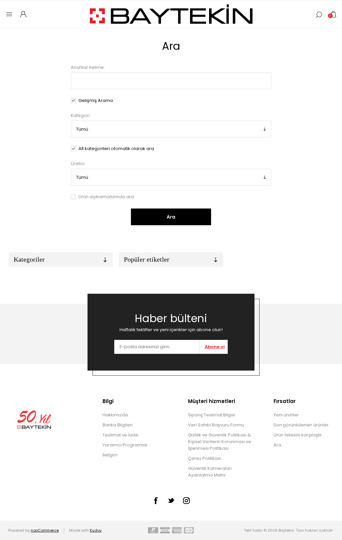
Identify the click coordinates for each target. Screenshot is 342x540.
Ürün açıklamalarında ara (106, 196)
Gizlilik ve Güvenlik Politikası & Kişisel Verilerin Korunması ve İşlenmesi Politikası (219, 441)
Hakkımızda (115, 415)
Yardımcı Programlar (125, 445)
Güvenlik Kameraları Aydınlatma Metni (210, 471)
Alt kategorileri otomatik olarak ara (116, 148)
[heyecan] (171, 500)
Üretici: (78, 163)
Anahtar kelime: (88, 67)
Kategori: (81, 115)
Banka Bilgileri (118, 425)
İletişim (110, 455)
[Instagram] (186, 500)
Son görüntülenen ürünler (301, 425)
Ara (171, 217)
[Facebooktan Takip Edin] (155, 500)
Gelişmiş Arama (95, 100)
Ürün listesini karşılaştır (298, 435)
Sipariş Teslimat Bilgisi (211, 415)
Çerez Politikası (204, 458)
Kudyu (96, 530)
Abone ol (215, 347)
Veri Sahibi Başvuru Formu (216, 425)
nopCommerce (45, 530)
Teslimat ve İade (120, 435)
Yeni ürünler (286, 415)
